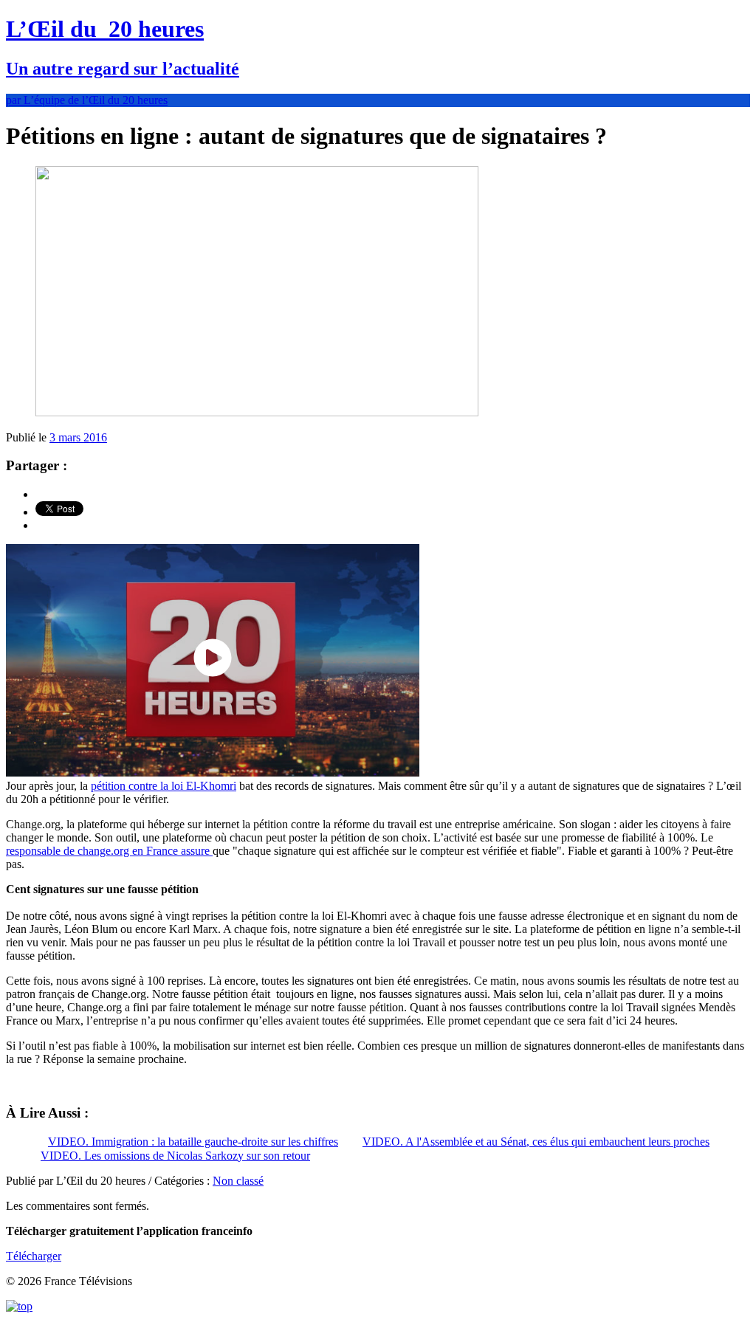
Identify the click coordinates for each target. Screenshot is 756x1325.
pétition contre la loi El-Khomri (163, 785)
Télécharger (33, 1256)
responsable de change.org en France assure (109, 850)
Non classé (238, 1180)
